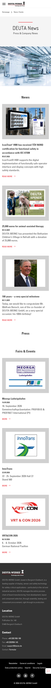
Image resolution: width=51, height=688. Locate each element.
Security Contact (39, 668)
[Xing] (32, 675)
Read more (7, 176)
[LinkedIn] (18, 675)
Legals (39, 663)
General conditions (27, 663)
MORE (4, 419)
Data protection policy (14, 668)
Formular (12, 650)
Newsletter (13, 663)
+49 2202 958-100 (14, 638)
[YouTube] (25, 675)
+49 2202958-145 (12, 642)
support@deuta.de (14, 646)
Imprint (27, 668)
